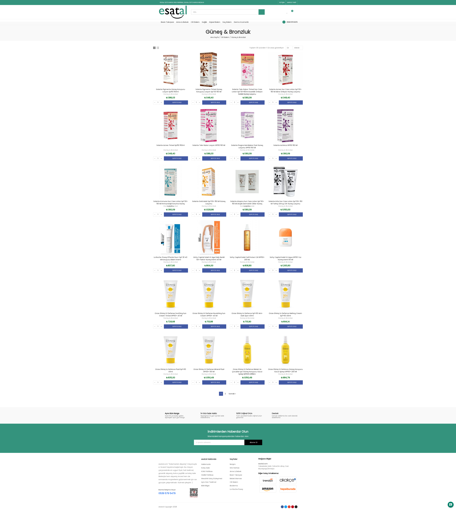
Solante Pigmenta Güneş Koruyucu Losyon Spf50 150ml (170, 90)
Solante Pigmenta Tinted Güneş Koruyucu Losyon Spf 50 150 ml (209, 90)
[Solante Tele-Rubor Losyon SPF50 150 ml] (209, 125)
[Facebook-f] (260, 2)
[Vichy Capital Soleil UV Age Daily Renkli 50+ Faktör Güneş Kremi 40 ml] (209, 237)
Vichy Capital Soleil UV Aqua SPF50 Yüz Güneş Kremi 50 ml (285, 258)
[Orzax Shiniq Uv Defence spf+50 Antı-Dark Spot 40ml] (247, 293)
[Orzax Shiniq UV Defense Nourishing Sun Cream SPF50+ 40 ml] (209, 293)
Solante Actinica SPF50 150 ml (285, 145)
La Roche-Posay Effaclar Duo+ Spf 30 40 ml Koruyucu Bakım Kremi (170, 258)
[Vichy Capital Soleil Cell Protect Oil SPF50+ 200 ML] (247, 237)
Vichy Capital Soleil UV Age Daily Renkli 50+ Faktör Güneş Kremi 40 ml (209, 258)
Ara (262, 12)
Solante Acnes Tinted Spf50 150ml (171, 145)
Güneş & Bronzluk (170, 94)
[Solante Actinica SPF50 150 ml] (285, 125)
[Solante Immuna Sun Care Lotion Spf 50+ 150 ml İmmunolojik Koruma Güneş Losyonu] (170, 181)
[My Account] (296, 12)
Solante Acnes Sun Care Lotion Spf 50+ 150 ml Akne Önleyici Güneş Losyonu (285, 90)
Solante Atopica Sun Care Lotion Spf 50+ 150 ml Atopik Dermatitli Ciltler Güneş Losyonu (247, 203)
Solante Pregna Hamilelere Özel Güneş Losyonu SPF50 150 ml (247, 146)
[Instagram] (275, 2)
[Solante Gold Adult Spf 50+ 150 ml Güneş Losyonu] (209, 181)
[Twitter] (264, 2)
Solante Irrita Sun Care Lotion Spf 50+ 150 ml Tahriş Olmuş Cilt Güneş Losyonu (285, 202)
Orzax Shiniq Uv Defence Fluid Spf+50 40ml (170, 370)
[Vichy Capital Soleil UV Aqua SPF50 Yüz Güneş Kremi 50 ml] (285, 237)
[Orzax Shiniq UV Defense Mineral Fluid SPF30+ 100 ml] (209, 349)
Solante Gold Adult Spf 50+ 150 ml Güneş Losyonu (208, 202)
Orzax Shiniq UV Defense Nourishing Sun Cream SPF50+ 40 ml (208, 314)
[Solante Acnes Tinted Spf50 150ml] (170, 125)
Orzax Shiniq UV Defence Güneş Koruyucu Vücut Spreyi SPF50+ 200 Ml (285, 370)
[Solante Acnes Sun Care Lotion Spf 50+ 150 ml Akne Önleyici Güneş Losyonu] (285, 69)
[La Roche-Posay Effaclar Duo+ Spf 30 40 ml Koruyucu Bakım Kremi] (170, 237)
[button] (282, 2)
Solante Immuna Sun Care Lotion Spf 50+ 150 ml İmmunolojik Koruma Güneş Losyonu (170, 203)
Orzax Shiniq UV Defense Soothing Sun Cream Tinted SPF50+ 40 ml (170, 314)
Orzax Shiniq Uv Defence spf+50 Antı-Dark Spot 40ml (247, 314)
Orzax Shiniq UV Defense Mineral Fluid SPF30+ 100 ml (208, 370)
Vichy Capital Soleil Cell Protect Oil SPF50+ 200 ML (247, 258)
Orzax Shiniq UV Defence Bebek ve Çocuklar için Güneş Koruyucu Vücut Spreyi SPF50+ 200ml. (247, 371)
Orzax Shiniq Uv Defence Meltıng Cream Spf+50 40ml (285, 314)
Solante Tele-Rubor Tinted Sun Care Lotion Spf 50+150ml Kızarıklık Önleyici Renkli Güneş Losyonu (247, 91)
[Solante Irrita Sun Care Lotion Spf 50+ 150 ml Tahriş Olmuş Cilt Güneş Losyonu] (285, 181)
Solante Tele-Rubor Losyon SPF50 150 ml (208, 145)
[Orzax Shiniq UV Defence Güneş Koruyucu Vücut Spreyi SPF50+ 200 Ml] (285, 349)
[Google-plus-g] (268, 2)
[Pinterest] (272, 2)
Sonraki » (232, 394)
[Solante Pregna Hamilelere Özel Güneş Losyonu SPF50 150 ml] (247, 125)
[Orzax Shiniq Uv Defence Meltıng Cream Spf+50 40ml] (285, 293)
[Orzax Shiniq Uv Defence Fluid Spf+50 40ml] (170, 349)
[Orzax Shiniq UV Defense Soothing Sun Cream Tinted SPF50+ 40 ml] (170, 293)
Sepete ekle (177, 102)
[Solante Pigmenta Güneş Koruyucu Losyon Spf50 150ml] (170, 69)
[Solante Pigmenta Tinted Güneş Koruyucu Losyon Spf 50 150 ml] (209, 69)
